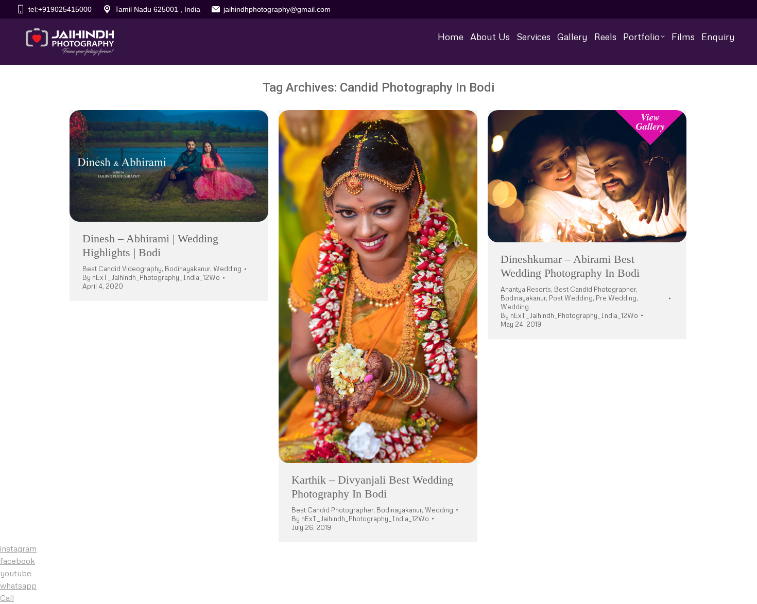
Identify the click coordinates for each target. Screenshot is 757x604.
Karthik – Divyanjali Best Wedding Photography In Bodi (372, 486)
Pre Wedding (616, 298)
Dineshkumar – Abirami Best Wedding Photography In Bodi (570, 266)
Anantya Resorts (526, 289)
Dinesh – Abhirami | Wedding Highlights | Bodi (150, 245)
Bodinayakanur (187, 268)
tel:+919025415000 (60, 9)
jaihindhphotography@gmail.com (277, 9)
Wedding (227, 268)
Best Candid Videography (122, 268)
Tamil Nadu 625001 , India (157, 9)
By (151, 277)
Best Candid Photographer (332, 510)
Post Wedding (571, 298)
